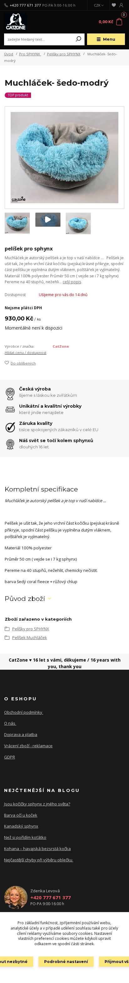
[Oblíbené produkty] (114, 5)
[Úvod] (26, 22)
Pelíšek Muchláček (29, 637)
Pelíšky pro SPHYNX (63, 54)
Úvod (8, 54)
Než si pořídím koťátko (25, 837)
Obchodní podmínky (23, 712)
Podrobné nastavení (66, 961)
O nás (10, 723)
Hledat (79, 39)
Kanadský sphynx (21, 826)
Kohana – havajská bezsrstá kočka (37, 848)
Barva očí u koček (20, 815)
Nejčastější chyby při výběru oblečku (38, 860)
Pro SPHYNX (30, 54)
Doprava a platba (20, 734)
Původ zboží (25, 598)
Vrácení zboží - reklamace (28, 746)
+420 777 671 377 (25, 5)
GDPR (9, 757)
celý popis (72, 282)
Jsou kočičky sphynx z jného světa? (37, 804)
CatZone (61, 346)
